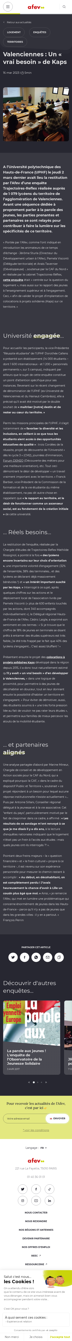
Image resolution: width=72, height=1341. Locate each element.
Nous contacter (36, 1212)
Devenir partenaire (36, 1238)
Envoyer (59, 1118)
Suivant (46, 1082)
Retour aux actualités (19, 22)
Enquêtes (39, 32)
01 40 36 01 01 (36, 1177)
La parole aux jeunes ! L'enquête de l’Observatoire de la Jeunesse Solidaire (26, 1057)
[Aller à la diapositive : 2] (38, 1082)
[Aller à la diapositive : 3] (41, 1082)
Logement (14, 32)
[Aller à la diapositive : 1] (34, 1082)
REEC (34, 1255)
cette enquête (13, 280)
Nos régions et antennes (36, 1229)
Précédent (29, 1082)
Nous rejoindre (36, 1221)
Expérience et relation (19, 1321)
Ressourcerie (35, 1264)
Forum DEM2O (13, 460)
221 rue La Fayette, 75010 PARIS (36, 1168)
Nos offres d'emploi (36, 1247)
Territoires (15, 41)
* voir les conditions (36, 1130)
